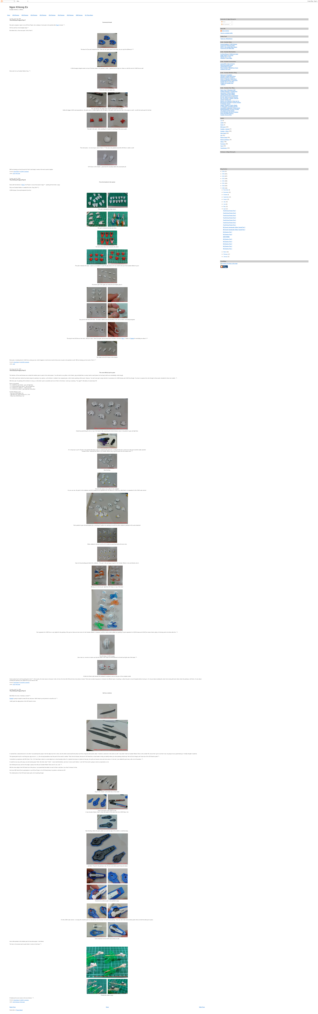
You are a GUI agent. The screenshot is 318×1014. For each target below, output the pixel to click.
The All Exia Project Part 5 (18, 370)
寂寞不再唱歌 (226, 236)
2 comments (26, 171)
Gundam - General (224, 129)
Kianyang (235, 97)
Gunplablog (229, 75)
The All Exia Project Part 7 (18, 20)
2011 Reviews (61, 15)
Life (221, 135)
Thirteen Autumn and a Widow (227, 94)
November (226, 192)
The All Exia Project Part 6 (18, 180)
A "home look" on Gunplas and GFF (229, 106)
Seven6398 (223, 108)
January (225, 256)
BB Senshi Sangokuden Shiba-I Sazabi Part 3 (234, 227)
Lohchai (222, 99)
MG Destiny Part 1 (227, 248)
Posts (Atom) (19, 1010)
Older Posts (202, 1007)
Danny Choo (223, 90)
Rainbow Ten (223, 56)
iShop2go (222, 58)
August (225, 199)
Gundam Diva (223, 81)
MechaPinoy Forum (233, 68)
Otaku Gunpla (236, 108)
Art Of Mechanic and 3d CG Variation (229, 112)
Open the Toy (236, 101)
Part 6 (57, 25)
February (225, 254)
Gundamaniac (234, 91)
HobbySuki (229, 108)
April (224, 209)
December (226, 190)
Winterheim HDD (231, 90)
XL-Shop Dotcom (224, 54)
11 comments (26, 682)
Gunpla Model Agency (225, 80)
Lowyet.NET (223, 63)
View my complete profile (226, 33)
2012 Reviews (52, 15)
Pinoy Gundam (224, 68)
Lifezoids (222, 76)
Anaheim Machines (225, 91)
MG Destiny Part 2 (227, 246)
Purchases (223, 143)
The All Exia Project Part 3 (229, 220)
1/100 (14, 173)
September (226, 197)
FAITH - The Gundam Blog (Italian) (228, 47)
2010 (223, 185)
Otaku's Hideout (231, 93)
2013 (223, 178)
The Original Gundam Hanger (227, 110)
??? (221, 120)
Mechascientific (231, 45)
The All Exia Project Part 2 (229, 222)
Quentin (132, 338)
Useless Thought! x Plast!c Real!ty (228, 105)
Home (8, 15)
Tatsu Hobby (229, 58)
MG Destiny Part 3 (227, 244)
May (224, 206)
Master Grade (223, 137)
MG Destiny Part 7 (227, 232)
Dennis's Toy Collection (226, 101)
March (225, 252)
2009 (223, 188)
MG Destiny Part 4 (227, 241)
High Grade (17, 173)
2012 (223, 181)
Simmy (222, 79)
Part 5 (23, 184)
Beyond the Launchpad (225, 102)
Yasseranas (223, 93)
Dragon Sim (228, 99)
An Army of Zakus (234, 109)
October (225, 194)
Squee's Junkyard (234, 98)
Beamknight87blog (224, 109)
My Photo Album (89, 15)
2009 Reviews (79, 15)
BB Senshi (17, 1001)
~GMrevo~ (223, 84)
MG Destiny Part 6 (227, 234)
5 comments (26, 362)
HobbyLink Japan (234, 54)
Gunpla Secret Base (231, 76)
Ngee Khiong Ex (18, 7)
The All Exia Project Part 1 (229, 225)
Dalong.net (223, 75)
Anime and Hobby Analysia (226, 113)
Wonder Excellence (225, 77)
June (224, 204)
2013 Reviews (43, 15)
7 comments (26, 1000)
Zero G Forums (231, 63)
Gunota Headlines (224, 44)
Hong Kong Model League (226, 65)
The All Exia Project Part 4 (18, 691)
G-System (230, 55)
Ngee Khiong (16, 171)
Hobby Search (223, 55)
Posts (223, 21)
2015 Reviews (25, 15)
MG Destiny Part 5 (227, 239)
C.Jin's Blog (231, 81)
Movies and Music (224, 139)
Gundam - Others (224, 131)
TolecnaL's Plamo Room (231, 79)
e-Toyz (229, 56)
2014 (223, 176)
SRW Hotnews (233, 44)
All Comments (225, 24)
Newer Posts (13, 1007)
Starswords (235, 80)
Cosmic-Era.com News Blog (227, 48)
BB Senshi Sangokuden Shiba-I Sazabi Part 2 (234, 229)
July (224, 201)
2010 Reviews (70, 15)
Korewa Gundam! (237, 102)
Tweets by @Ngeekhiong (226, 38)
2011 (223, 183)
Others (222, 141)
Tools (221, 146)
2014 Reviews (34, 15)
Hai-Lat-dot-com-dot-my (226, 95)
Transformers (223, 148)
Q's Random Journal (225, 103)
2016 (223, 171)
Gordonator (235, 95)
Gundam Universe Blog (226, 114)
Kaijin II (233, 77)
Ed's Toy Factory (224, 98)
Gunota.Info (223, 45)
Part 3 (123, 338)
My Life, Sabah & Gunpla (226, 97)
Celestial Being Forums (226, 66)
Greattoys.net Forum (225, 69)
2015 (223, 173)
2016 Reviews (15, 15)
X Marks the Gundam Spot (226, 83)
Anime (222, 124)
